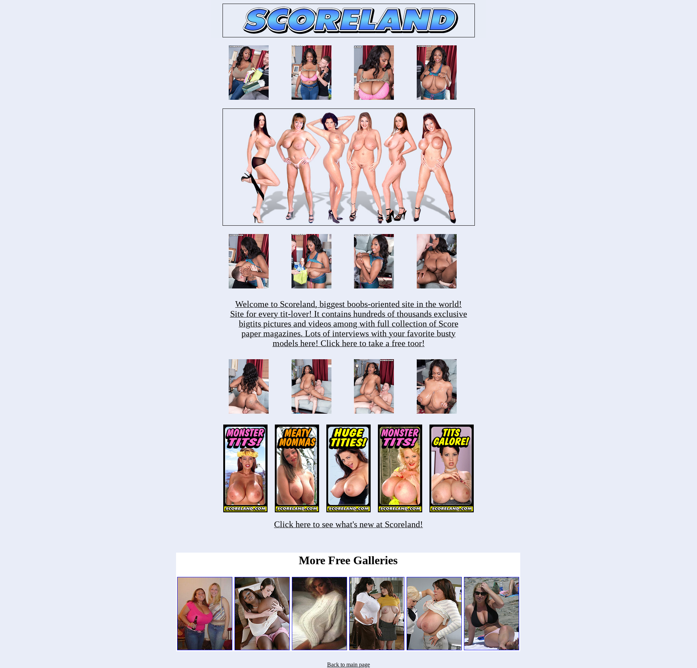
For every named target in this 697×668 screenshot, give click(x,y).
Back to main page (348, 664)
